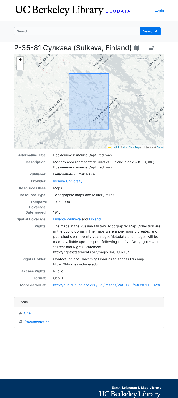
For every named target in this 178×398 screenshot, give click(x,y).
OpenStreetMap (131, 147)
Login (159, 10)
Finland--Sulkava (67, 219)
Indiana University (67, 181)
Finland (95, 219)
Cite (27, 313)
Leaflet (115, 147)
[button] (20, 60)
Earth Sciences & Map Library (136, 387)
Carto (160, 147)
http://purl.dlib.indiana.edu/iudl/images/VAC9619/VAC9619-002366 (108, 285)
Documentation (36, 322)
